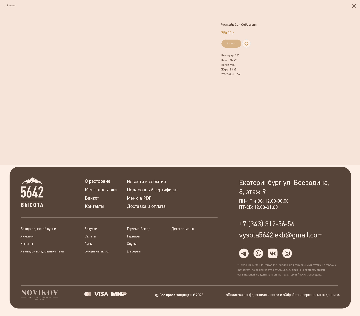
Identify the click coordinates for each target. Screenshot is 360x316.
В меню (11, 5)
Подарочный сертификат (152, 190)
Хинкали (27, 236)
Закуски (91, 229)
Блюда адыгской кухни (38, 229)
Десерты (134, 251)
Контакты (94, 206)
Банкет (92, 198)
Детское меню (182, 229)
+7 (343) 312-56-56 (267, 224)
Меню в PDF (139, 198)
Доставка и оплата (146, 206)
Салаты (90, 236)
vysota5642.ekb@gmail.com (281, 235)
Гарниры (133, 236)
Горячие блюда (138, 229)
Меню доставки (101, 189)
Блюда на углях (97, 251)
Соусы (131, 244)
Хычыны (26, 244)
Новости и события (146, 181)
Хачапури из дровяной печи (42, 251)
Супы (88, 244)
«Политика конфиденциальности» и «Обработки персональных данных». (283, 295)
